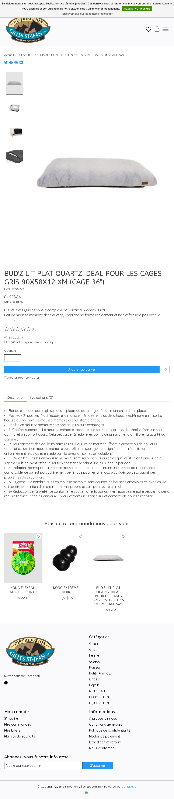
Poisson (95, 667)
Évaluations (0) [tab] (41, 397)
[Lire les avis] (18, 329)
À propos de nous (103, 718)
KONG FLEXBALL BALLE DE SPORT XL (23, 590)
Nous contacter (101, 748)
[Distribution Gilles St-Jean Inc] (28, 29)
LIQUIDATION (99, 703)
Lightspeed (128, 786)
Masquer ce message (137, 8)
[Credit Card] (86, 793)
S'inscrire (11, 718)
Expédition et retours (105, 742)
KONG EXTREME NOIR (66, 590)
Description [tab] (16, 397)
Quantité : (10, 350)
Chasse (95, 679)
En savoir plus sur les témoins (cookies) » (87, 13)
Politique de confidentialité (109, 730)
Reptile (94, 685)
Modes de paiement (104, 736)
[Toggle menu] (165, 29)
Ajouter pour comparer (23, 377)
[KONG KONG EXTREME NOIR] (66, 558)
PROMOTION (99, 697)
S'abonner (98, 765)
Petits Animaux (100, 673)
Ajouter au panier (81, 369)
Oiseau (94, 661)
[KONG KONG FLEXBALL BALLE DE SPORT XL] (23, 558)
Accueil (9, 55)
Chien (93, 643)
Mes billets (12, 730)
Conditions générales (105, 724)
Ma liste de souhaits (19, 736)
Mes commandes (17, 724)
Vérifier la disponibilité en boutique (32, 342)
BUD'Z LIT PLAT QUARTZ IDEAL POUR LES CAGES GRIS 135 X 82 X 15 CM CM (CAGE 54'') (108, 596)
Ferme (94, 655)
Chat (93, 649)
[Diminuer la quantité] (8, 358)
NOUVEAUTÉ (99, 691)
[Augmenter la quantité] (17, 358)
